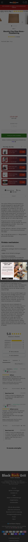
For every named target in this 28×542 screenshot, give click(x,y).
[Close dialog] (26, 263)
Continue (7, 278)
